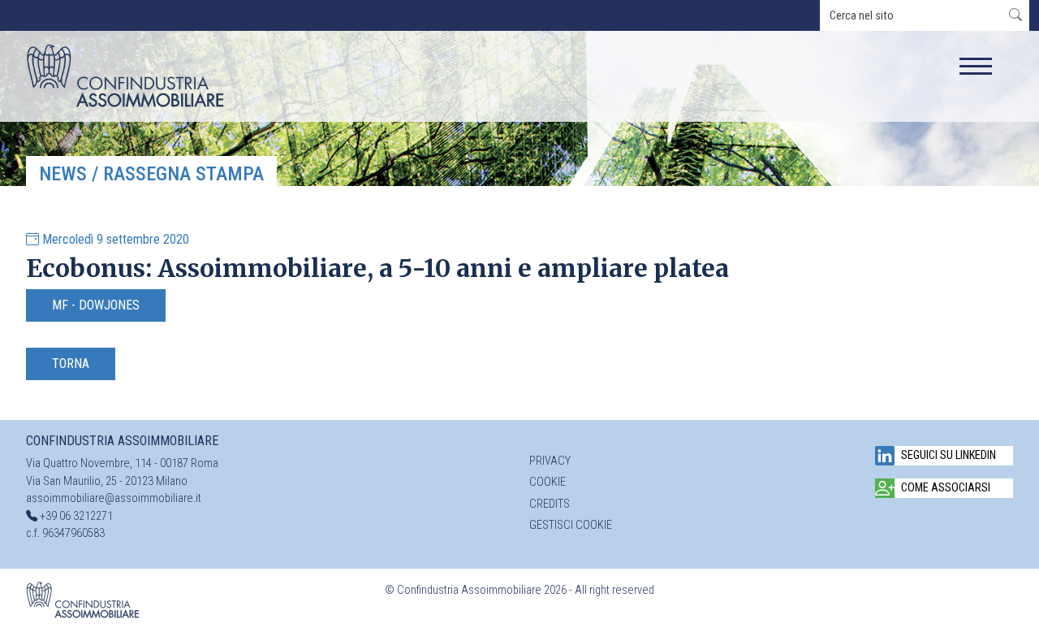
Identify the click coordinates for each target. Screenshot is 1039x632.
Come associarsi (945, 488)
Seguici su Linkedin (948, 455)
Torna (70, 363)
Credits (549, 504)
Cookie (547, 482)
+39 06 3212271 (76, 516)
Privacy (550, 461)
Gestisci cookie (570, 525)
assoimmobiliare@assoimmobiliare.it (113, 498)
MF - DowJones (96, 305)
